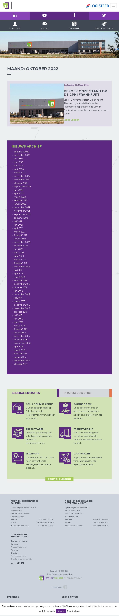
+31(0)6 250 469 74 (46, 525)
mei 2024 (19, 165)
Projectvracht (83, 429)
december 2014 (22, 360)
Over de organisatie (19, 541)
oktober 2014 (20, 364)
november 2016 (22, 308)
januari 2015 (20, 357)
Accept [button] (61, 611)
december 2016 (22, 305)
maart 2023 (20, 172)
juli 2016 (18, 315)
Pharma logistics (77, 393)
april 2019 (18, 273)
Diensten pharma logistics (21, 559)
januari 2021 (20, 238)
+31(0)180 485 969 (100, 519)
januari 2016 (20, 332)
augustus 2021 (21, 218)
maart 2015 (19, 350)
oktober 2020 (21, 245)
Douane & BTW (82, 404)
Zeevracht (32, 453)
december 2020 (22, 242)
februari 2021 (20, 235)
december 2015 (22, 336)
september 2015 (22, 343)
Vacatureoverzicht (18, 556)
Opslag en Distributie (39, 404)
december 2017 (22, 294)
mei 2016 (18, 322)
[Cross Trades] (18, 433)
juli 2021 (18, 221)
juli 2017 (18, 298)
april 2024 (19, 169)
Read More (73, 611)
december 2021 (22, 207)
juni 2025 (18, 158)
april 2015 (18, 346)
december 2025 (22, 155)
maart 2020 (20, 259)
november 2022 (22, 179)
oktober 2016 (20, 312)
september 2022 (22, 186)
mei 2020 (19, 252)
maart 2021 (19, 231)
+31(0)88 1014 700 (46, 519)
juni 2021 (18, 225)
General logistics (26, 393)
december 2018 (22, 284)
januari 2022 (20, 204)
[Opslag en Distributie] (18, 408)
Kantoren (14, 544)
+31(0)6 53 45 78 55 (100, 525)
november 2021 (22, 211)
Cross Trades (34, 429)
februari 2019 (20, 280)
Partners (14, 550)
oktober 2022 (21, 183)
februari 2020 (21, 263)
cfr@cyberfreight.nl (100, 522)
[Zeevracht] (18, 458)
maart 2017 (20, 301)
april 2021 (18, 228)
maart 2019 (20, 277)
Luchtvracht (81, 453)
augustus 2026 (21, 151)
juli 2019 (18, 270)
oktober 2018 (21, 287)
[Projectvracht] (65, 433)
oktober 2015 (20, 339)
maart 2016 (19, 325)
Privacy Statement (18, 547)
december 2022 (22, 176)
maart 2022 (20, 197)
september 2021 (22, 214)
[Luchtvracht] (65, 458)
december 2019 (22, 266)
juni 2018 (18, 291)
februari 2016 (20, 329)
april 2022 (19, 193)
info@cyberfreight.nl (45, 522)
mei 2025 (18, 162)
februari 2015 (20, 353)
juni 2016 (18, 318)
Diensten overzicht (59, 479)
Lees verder (72, 120)
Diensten (14, 553)
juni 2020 (18, 249)
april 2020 (19, 256)
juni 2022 (18, 190)
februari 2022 (20, 200)
